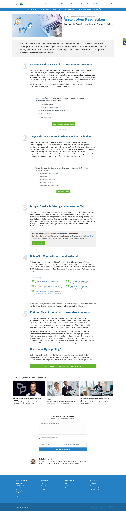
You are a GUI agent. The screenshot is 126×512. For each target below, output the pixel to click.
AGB (91, 485)
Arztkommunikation (44, 9)
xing (106, 507)
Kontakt (109, 4)
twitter (101, 507)
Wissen (63, 4)
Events (73, 4)
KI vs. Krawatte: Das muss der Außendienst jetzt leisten (61, 399)
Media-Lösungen (20, 485)
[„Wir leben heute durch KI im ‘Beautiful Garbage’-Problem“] (29, 388)
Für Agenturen (19, 492)
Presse (67, 488)
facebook (96, 507)
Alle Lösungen (19, 490)
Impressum (93, 483)
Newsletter (43, 490)
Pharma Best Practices (84, 9)
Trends (96, 9)
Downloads (84, 4)
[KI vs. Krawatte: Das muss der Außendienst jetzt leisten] (63, 388)
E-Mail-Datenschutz (95, 490)
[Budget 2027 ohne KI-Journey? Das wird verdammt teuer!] (96, 388)
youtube (92, 507)
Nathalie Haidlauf (90, 16)
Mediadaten (97, 4)
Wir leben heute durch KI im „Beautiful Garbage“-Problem (27, 399)
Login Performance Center (22, 496)
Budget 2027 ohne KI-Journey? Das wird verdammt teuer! (95, 399)
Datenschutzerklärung (96, 488)
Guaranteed (19, 483)
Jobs (66, 485)
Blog (41, 488)
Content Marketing (69, 9)
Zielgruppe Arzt (31, 9)
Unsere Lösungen (50, 4)
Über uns (67, 483)
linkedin (111, 507)
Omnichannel (57, 9)
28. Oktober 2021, (68, 16)
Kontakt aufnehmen (21, 494)
